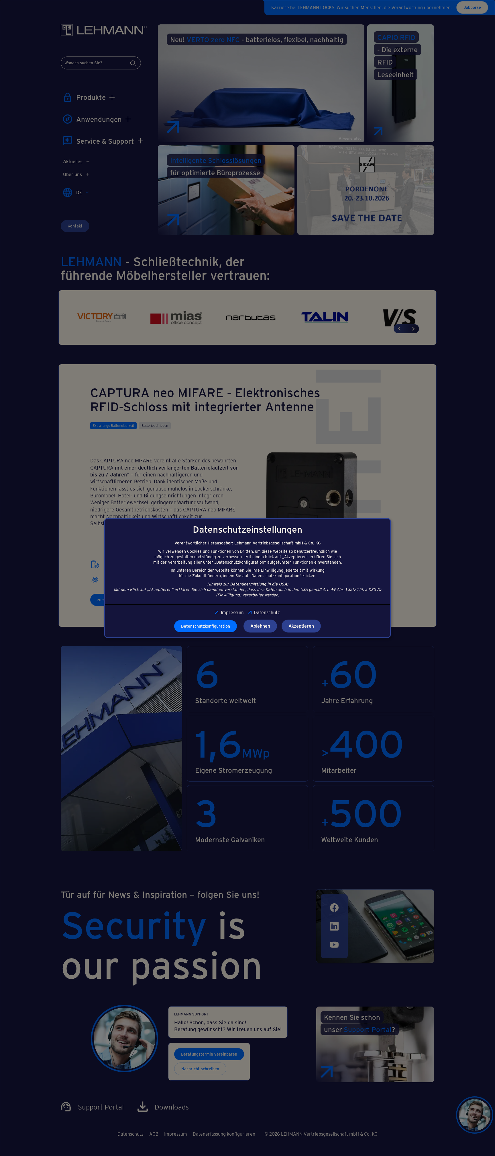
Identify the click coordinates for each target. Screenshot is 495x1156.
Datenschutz (267, 612)
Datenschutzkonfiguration (205, 626)
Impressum (232, 612)
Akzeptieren (301, 626)
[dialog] (247, 578)
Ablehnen (260, 626)
